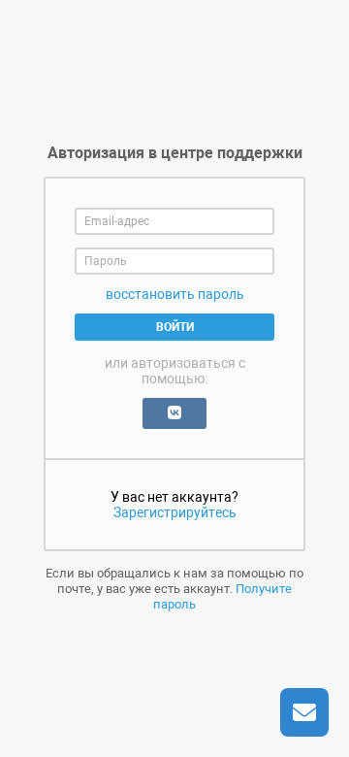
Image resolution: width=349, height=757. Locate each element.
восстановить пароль (175, 294)
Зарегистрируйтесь (175, 512)
